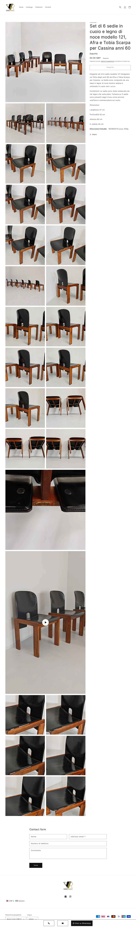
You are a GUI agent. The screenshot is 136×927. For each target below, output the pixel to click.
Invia (36, 865)
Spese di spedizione (107, 61)
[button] (120, 7)
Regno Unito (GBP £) (14, 919)
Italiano (31, 919)
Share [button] (94, 134)
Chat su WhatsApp (83, 923)
